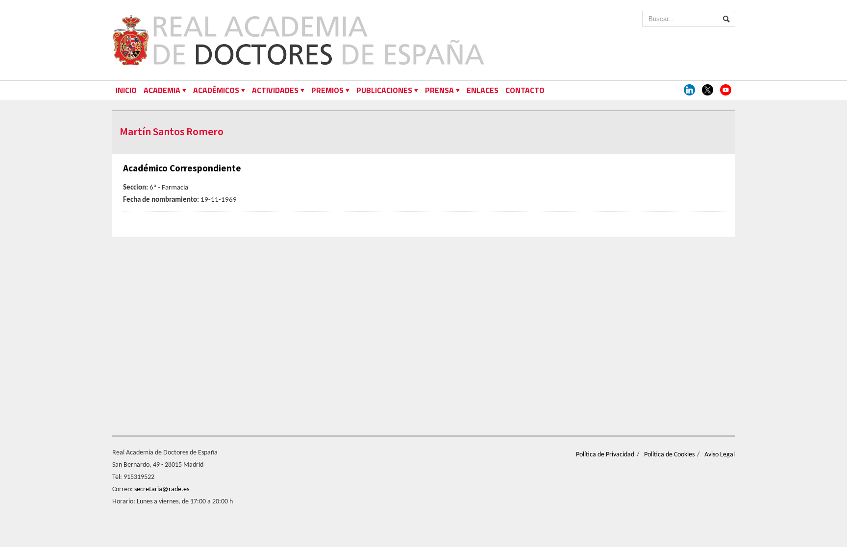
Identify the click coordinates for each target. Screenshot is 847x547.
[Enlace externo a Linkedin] (689, 90)
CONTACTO (525, 90)
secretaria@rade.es (161, 489)
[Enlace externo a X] (707, 90)
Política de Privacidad (605, 454)
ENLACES (482, 90)
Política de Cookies (669, 454)
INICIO (126, 90)
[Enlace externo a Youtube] (726, 90)
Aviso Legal (719, 454)
